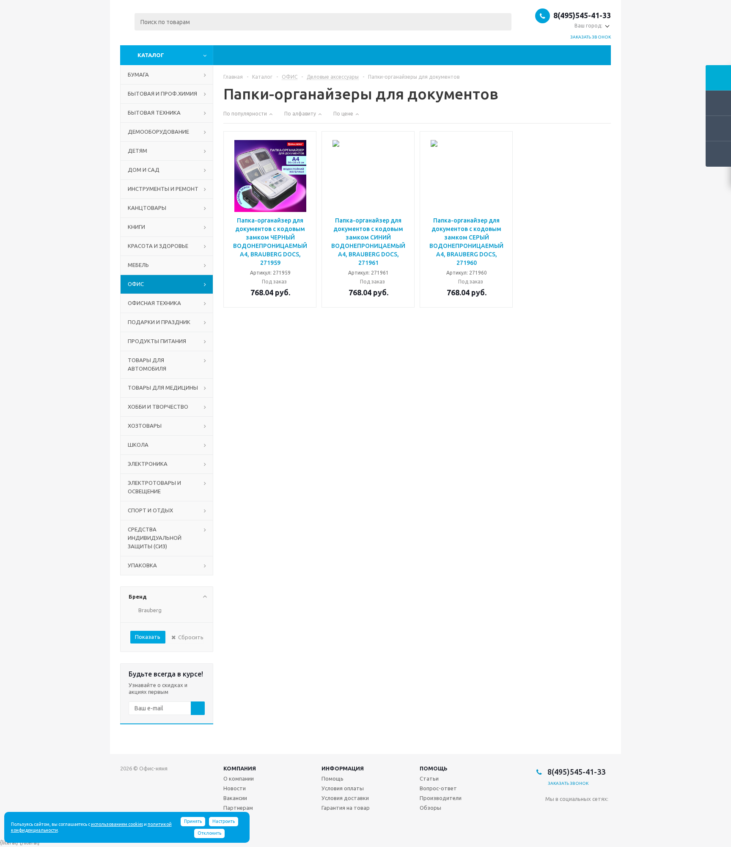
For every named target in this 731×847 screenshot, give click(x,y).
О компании (238, 778)
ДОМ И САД (143, 170)
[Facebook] (569, 813)
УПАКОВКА (142, 565)
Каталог (150, 55)
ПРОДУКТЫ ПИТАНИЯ (157, 341)
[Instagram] (586, 813)
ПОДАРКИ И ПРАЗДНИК (159, 322)
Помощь (434, 768)
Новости (234, 788)
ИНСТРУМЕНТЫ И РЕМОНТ (163, 189)
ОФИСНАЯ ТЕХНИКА (154, 303)
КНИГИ (136, 227)
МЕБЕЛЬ (138, 265)
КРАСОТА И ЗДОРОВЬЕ (158, 246)
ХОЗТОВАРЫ (145, 426)
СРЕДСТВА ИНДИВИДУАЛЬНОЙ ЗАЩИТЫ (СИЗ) (154, 537)
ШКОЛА (138, 445)
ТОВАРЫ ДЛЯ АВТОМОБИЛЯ (147, 364)
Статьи (429, 778)
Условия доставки (345, 798)
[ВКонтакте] (551, 813)
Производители (441, 798)
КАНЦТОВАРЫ (147, 208)
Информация (343, 768)
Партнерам (238, 808)
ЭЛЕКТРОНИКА (148, 464)
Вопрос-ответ (438, 788)
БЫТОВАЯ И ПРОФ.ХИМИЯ (162, 93)
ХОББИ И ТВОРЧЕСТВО (158, 407)
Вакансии (235, 798)
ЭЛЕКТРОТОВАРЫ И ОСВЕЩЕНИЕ (154, 487)
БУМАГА (138, 74)
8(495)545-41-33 (582, 15)
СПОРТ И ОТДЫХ (150, 510)
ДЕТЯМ (137, 151)
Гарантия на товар (346, 808)
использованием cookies (117, 824)
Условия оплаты (343, 788)
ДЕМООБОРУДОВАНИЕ (158, 132)
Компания (239, 768)
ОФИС (136, 284)
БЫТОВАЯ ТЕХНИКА (154, 113)
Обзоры (430, 808)
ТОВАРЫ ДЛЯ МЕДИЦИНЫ (163, 387)
